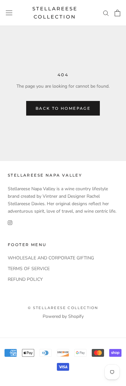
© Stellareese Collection (63, 307)
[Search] (106, 13)
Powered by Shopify (63, 316)
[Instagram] (10, 222)
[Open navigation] (9, 12)
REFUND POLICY (25, 279)
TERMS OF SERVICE (29, 269)
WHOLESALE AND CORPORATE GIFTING (51, 258)
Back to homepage (63, 108)
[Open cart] (117, 13)
